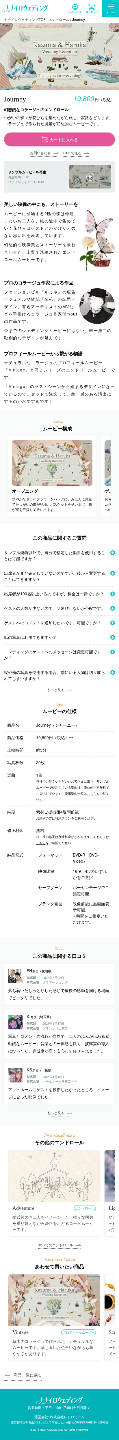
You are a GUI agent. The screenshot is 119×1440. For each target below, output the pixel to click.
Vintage (20, 1332)
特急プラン (63, 818)
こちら (91, 793)
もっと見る (55, 689)
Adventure (23, 1208)
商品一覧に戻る (28, 1375)
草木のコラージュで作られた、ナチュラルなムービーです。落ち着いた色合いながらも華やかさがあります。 (52, 1347)
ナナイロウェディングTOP (25, 19)
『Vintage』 (17, 370)
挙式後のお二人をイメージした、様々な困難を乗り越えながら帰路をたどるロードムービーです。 (52, 1223)
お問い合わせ (40, 152)
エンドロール (59, 19)
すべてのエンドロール (55, 1244)
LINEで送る (72, 152)
